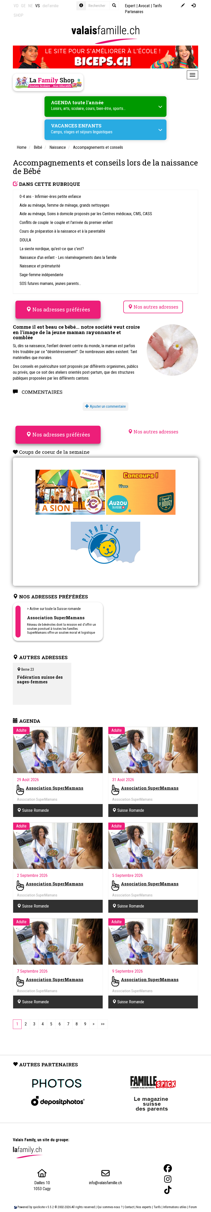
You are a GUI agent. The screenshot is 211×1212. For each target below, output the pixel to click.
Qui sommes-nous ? (109, 1207)
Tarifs (157, 1207)
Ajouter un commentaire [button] (107, 406)
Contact (129, 1207)
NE (30, 5)
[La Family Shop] (48, 82)
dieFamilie (50, 5)
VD (16, 5)
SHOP (18, 15)
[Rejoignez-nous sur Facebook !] (168, 1168)
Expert (130, 5)
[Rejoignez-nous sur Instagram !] (167, 1179)
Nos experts (143, 1207)
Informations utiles (175, 1207)
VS (37, 5)
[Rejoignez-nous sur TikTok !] (167, 1190)
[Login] (193, 5)
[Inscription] (183, 5)
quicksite (39, 1207)
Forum (193, 1207)
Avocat (144, 5)
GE (23, 5)
